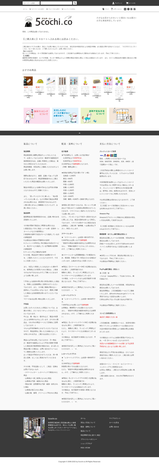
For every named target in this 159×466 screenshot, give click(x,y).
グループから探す (54, 9)
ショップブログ (86, 443)
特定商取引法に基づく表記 (90, 435)
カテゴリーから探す (38, 9)
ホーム (25, 9)
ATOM (87, 448)
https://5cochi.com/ (63, 430)
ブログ (107, 9)
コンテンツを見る (69, 9)
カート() (132, 3)
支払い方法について (88, 422)
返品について (85, 431)
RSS (82, 448)
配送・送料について (88, 427)
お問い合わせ (117, 9)
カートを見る (114, 422)
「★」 (76, 290)
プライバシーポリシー (89, 439)
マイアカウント (115, 418)
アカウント (118, 3)
